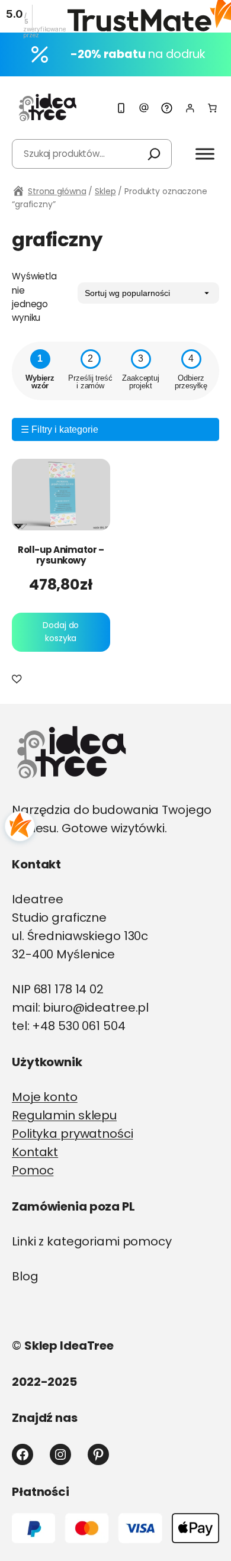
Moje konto (45, 1097)
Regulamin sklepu (64, 1115)
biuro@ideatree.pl (96, 1007)
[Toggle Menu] (204, 153)
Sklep (105, 191)
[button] (18, 679)
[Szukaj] (154, 154)
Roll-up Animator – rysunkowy (61, 555)
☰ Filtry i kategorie (59, 429)
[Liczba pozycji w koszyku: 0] (212, 108)
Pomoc (32, 1170)
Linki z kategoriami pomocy (92, 1241)
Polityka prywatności (72, 1133)
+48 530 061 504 (78, 1026)
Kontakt (35, 1152)
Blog (25, 1276)
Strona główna (57, 191)
